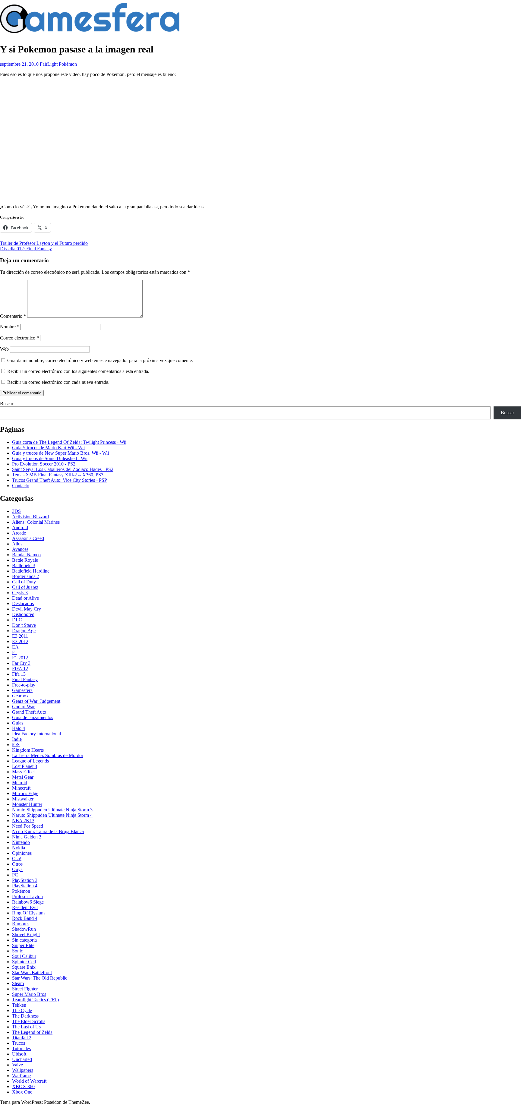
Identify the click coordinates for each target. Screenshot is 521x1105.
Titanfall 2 (21, 1037)
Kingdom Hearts (28, 750)
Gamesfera (22, 690)
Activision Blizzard (30, 516)
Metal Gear (22, 777)
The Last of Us (26, 1026)
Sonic (17, 950)
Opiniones (22, 853)
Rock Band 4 (24, 918)
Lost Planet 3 (24, 766)
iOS (16, 744)
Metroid (19, 782)
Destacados (23, 603)
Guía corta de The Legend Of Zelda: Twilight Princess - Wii (69, 442)
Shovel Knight (26, 934)
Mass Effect (23, 771)
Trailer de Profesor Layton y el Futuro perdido (44, 243)
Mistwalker (22, 798)
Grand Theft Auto (29, 712)
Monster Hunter (27, 804)
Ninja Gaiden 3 (26, 836)
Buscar (6, 403)
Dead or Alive (25, 598)
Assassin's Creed (28, 538)
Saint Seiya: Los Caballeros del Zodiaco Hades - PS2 (62, 469)
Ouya (17, 869)
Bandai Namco (26, 554)
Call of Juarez (25, 587)
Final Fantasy (25, 679)
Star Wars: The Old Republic (39, 977)
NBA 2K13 (23, 820)
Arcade (19, 532)
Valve (17, 1064)
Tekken (19, 1005)
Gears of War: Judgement (36, 701)
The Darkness (25, 1015)
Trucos (18, 1043)
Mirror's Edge (25, 793)
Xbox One (22, 1091)
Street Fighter (25, 988)
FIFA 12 (20, 668)
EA (15, 646)
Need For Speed (27, 826)
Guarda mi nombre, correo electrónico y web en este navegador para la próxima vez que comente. (100, 360)
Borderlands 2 (25, 576)
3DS (16, 511)
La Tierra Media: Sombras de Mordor (47, 755)
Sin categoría (24, 939)
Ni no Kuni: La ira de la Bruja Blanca (48, 831)
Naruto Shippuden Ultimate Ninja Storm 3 (52, 809)
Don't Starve (24, 625)
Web (4, 349)
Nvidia (18, 847)
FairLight (49, 64)
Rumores (20, 923)
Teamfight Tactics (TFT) (35, 999)
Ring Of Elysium (28, 912)
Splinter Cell (24, 961)
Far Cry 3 (21, 663)
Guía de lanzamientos (32, 717)
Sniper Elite (23, 945)
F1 (14, 652)
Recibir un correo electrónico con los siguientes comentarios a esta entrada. (78, 371)
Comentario (13, 316)
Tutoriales (21, 1048)
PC (15, 874)
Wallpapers (22, 1070)
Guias (17, 722)
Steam (18, 983)
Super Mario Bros (29, 994)
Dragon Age (24, 630)
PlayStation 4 (24, 885)
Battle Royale (25, 560)
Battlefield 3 (23, 565)
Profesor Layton (27, 896)
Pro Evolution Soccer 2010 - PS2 (43, 463)
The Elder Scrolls (28, 1021)
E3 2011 (20, 636)
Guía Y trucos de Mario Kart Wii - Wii (48, 447)
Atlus (17, 543)
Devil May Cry (26, 608)
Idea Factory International (36, 733)
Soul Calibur (24, 956)
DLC (17, 619)
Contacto (20, 485)
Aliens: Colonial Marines (36, 522)
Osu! (16, 858)
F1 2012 (20, 657)
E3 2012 (20, 641)
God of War (23, 706)
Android (20, 527)
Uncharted (22, 1059)
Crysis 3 (20, 592)
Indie (17, 739)
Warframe (21, 1075)
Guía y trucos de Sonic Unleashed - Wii (49, 458)
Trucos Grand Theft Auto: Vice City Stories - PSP (59, 480)
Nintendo (21, 842)
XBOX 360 (23, 1086)
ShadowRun (24, 929)
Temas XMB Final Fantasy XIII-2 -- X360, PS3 (57, 474)
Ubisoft (19, 1053)
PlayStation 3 (24, 880)
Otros (17, 864)
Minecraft (21, 788)
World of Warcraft (29, 1081)
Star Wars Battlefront (32, 972)
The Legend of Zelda (32, 1032)
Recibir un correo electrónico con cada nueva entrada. (58, 382)
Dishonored (23, 614)
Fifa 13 (19, 674)
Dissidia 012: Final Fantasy (26, 248)
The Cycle (22, 1010)
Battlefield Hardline (30, 570)
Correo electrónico (19, 337)
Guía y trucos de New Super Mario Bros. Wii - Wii (60, 453)
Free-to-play (23, 684)
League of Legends (30, 760)
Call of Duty (24, 581)
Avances (20, 549)
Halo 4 (18, 728)
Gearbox (20, 695)
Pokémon (68, 64)
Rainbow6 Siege (28, 902)
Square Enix (24, 967)
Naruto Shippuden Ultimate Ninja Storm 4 (52, 815)
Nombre (9, 326)
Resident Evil (25, 907)
